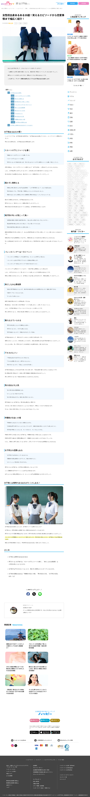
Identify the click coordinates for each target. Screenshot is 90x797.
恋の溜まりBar (79, 201)
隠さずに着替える (18, 99)
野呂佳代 (78, 224)
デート (85, 175)
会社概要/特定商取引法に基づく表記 (41, 770)
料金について (9, 773)
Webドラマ (82, 163)
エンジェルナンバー (81, 170)
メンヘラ (70, 187)
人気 (78, 189)
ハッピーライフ (19, 8)
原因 (70, 194)
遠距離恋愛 (71, 224)
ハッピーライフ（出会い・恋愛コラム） (42, 788)
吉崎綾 (75, 194)
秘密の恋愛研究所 (84, 215)
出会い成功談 (36, 781)
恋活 (71, 126)
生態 (20, 23)
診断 (69, 55)
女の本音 (76, 196)
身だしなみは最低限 (18, 107)
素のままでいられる (18, 110)
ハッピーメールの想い (11, 771)
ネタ (16, 23)
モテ (77, 187)
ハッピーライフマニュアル (49, 759)
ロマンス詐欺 (71, 189)
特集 (26, 8)
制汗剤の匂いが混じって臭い (21, 101)
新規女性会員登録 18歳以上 (12, 780)
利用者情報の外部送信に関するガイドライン (43, 772)
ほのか (78, 168)
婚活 (71, 113)
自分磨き (70, 219)
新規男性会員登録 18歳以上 (12, 783)
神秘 (71, 147)
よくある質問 (9, 775)
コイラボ (76, 173)
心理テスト (71, 201)
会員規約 (35, 765)
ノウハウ (70, 180)
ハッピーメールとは (10, 769)
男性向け (84, 212)
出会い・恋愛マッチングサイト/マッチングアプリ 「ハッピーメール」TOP (17, 766)
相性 (70, 215)
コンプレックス (84, 173)
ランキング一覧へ (77, 85)
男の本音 (70, 212)
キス (70, 173)
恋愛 (71, 121)
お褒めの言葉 (36, 783)
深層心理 (72, 130)
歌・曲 (70, 208)
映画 (82, 205)
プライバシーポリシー (38, 767)
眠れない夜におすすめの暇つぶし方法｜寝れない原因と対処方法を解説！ (38, 668)
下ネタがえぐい (17, 113)
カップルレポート (37, 779)
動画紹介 (77, 191)
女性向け (83, 196)
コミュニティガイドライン (39, 774)
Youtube (70, 166)
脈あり (82, 217)
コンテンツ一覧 (63, 777)
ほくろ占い (71, 168)
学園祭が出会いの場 (18, 119)
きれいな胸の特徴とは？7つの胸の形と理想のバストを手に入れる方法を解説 (15, 668)
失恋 (71, 109)
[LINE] (40, 594)
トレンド (72, 100)
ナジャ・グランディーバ (73, 177)
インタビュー (71, 170)
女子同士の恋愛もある (19, 122)
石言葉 (75, 215)
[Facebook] (28, 594)
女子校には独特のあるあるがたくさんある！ (20, 125)
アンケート (73, 92)
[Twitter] (34, 594)
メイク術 (84, 184)
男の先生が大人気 (18, 116)
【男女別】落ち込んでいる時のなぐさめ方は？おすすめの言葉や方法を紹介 (15, 691)
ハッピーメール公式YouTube (66, 770)
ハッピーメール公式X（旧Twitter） (67, 765)
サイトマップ (63, 779)
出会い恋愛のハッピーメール (7, 8)
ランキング (83, 187)
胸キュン (76, 217)
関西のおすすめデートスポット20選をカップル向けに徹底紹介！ (15, 646)
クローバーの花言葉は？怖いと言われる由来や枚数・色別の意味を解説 (38, 646)
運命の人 (81, 222)
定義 (71, 117)
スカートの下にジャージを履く (21, 96)
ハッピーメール (79, 180)
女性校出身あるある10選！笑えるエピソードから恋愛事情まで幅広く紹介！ (46, 8)
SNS (75, 163)
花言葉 (77, 219)
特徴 (71, 138)
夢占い (82, 194)
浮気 (76, 208)
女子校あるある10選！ (15, 93)
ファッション (81, 182)
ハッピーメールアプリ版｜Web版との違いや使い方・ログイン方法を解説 (77, 80)
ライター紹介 (61, 759)
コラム (72, 96)
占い (83, 191)
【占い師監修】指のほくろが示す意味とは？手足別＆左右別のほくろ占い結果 (77, 58)
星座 (77, 205)
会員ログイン (9, 785)
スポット (70, 175)
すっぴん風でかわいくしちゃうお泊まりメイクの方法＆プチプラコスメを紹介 (38, 691)
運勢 (75, 222)
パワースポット (72, 182)
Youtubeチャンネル (79, 166)
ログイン (55, 720)
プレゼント (71, 184)
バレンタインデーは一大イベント (22, 104)
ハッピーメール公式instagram (66, 767)
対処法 (75, 198)
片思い (72, 134)
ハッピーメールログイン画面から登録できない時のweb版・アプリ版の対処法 (77, 37)
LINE (70, 163)
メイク (78, 184)
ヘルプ (7, 787)
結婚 (70, 217)
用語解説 (81, 210)
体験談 (84, 189)
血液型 (83, 219)
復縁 (81, 198)
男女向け (25, 23)
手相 (80, 203)
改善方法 (70, 205)
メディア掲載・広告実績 (38, 785)
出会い (70, 34)
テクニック (78, 175)
